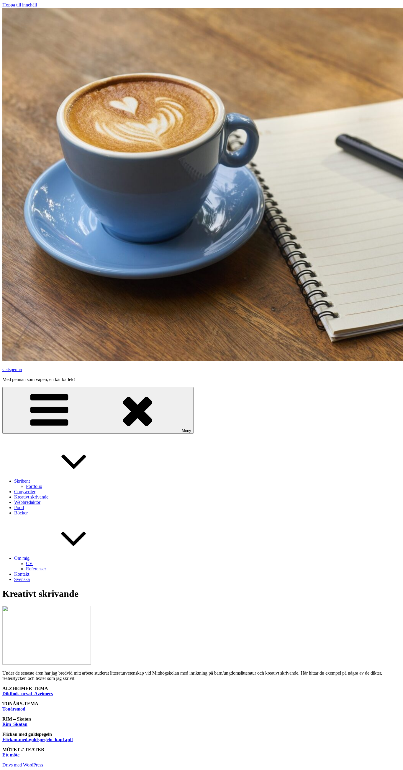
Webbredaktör (27, 502)
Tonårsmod (13, 708)
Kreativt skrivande (31, 496)
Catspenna (12, 369)
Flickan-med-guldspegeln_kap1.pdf (37, 739)
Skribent (22, 480)
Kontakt (21, 574)
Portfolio (34, 486)
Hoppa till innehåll (19, 4)
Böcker (21, 512)
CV (29, 563)
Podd (19, 507)
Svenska (22, 579)
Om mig (22, 558)
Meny (186, 430)
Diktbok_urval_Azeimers (27, 693)
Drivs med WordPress (22, 764)
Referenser (36, 568)
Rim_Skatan (14, 724)
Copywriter (24, 491)
